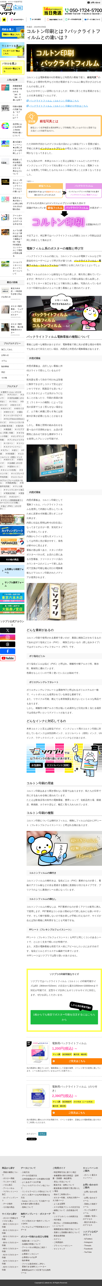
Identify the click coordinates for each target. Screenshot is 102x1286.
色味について (27, 1207)
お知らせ (5, 355)
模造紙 (8, 429)
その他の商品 (12, 559)
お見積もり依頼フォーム (14, 571)
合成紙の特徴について (31, 1244)
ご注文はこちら (77, 1061)
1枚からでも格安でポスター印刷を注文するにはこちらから (64, 1017)
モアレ (5, 450)
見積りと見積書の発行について (67, 1232)
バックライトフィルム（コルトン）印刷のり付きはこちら (58, 106)
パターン (9, 443)
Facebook (88, 1249)
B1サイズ (16, 405)
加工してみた (6, 349)
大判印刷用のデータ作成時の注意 (36, 1179)
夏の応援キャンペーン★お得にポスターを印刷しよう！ (17, 147)
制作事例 (5, 366)
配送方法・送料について (64, 1185)
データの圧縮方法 (29, 1175)
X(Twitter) (88, 1239)
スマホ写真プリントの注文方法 (67, 1207)
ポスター (15, 497)
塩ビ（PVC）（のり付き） (10, 507)
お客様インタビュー (30, 1254)
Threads (87, 1245)
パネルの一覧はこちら (12, 70)
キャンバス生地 (9, 470)
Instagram (88, 1242)
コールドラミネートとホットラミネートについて (17, 268)
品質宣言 (25, 1250)
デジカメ (13, 394)
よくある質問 (59, 1204)
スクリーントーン (13, 447)
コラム (42, 1134)
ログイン (57, 1239)
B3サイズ (9, 412)
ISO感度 (10, 454)
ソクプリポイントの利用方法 (66, 1216)
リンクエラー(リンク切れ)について (36, 1191)
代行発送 (57, 1220)
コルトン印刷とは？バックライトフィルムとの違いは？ (17, 185)
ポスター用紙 (8, 1178)
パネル (14, 401)
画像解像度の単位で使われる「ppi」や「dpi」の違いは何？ (17, 93)
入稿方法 (25, 1172)
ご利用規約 (58, 1242)
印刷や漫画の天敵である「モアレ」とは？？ (17, 112)
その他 (4, 378)
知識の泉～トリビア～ (31, 1241)
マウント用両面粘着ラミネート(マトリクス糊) (11, 501)
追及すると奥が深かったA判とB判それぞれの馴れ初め (18, 203)
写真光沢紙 (10, 493)
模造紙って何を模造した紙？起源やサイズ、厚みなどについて (17, 166)
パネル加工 (7, 1185)
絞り (16, 450)
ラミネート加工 (9, 1182)
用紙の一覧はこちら (11, 34)
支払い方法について (62, 1182)
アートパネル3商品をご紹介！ (34, 1247)
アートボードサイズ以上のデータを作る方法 (17, 220)
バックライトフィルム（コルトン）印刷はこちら (54, 101)
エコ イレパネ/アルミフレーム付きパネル (11, 480)
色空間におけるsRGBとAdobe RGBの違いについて (17, 129)
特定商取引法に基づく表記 (65, 1172)
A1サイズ (6, 408)
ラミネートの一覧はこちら (11, 52)
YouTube (88, 1252)
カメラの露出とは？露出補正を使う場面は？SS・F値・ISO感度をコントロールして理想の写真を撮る (17, 243)
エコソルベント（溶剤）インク (12, 455)
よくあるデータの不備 (31, 1182)
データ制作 (7, 1204)
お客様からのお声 (29, 1257)
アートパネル (8, 1188)
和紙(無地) (11, 483)
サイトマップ (59, 1249)
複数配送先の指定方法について (67, 1229)
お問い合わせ (95, 2)
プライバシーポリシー (63, 1246)
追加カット (14, 466)
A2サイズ (9, 459)
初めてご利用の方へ (62, 1194)
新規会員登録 (59, 1236)
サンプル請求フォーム (14, 584)
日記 (3, 372)
